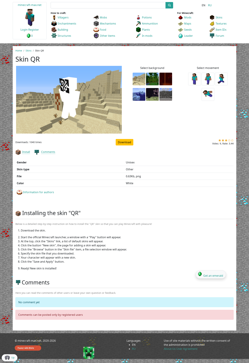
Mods (187, 17)
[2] (223, 141)
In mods (147, 36)
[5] (232, 141)
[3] (226, 141)
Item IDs (221, 29)
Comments (48, 152)
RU (210, 5)
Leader (188, 36)
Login (24, 29)
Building (63, 29)
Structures (64, 36)
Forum (220, 36)
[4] (229, 141)
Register (33, 29)
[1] (219, 141)
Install (26, 152)
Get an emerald (213, 275)
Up (13, 357)
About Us (170, 349)
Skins (219, 17)
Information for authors (38, 192)
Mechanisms (108, 23)
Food (103, 29)
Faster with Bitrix (26, 347)
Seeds (188, 29)
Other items (107, 36)
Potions (147, 17)
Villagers (63, 17)
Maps (187, 23)
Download (124, 142)
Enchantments (67, 23)
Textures (221, 23)
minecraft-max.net (30, 5)
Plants (146, 29)
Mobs (103, 17)
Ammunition (150, 23)
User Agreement (187, 349)
